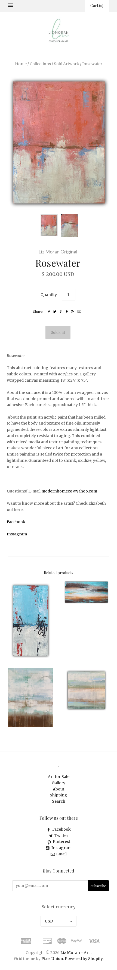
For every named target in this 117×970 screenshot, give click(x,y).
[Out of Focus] (31, 697)
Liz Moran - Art (75, 952)
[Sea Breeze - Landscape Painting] (86, 592)
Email (61, 854)
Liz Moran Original (57, 252)
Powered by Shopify (84, 958)
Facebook (61, 829)
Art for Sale (58, 776)
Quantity (49, 294)
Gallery (58, 782)
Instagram (61, 847)
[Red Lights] (31, 620)
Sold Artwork (66, 63)
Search (58, 801)
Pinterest (61, 841)
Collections (40, 63)
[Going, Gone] (86, 690)
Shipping (58, 795)
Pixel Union (52, 958)
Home (21, 63)
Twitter (61, 835)
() (96, 5)
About (58, 789)
